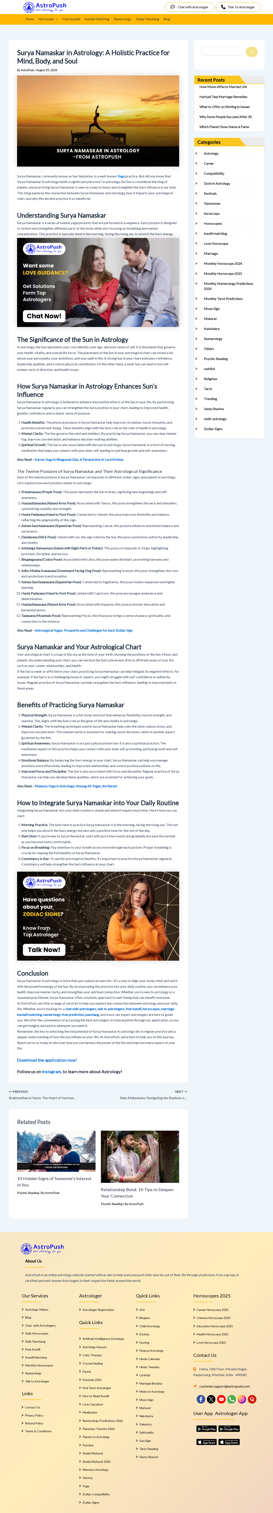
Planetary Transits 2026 (99, 1429)
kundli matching (215, 233)
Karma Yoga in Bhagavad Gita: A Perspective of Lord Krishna (79, 459)
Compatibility (214, 173)
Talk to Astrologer (37, 1381)
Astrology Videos (36, 1309)
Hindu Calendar (149, 1359)
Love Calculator (93, 1404)
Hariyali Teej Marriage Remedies (223, 97)
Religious (210, 379)
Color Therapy (92, 1355)
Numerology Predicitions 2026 (103, 1420)
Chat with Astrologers (40, 1325)
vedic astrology (215, 419)
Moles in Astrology (151, 1391)
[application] (56, 19)
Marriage (211, 253)
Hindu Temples (149, 1367)
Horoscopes (213, 223)
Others (209, 349)
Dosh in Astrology (217, 183)
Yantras (88, 1478)
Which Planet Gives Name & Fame (224, 127)
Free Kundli (32, 1349)
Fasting (144, 1342)
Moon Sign (212, 309)
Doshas (144, 1334)
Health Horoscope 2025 (212, 1334)
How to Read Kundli (96, 1396)
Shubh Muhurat (93, 1453)
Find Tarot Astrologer (97, 1388)
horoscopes (151, 1009)
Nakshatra (211, 329)
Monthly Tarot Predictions (223, 299)
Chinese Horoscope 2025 (214, 1318)
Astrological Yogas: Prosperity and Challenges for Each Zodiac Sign (84, 630)
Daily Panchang (35, 1341)
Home (30, 19)
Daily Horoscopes (36, 1333)
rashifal (209, 369)
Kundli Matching (36, 1357)
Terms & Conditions (38, 1431)
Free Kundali (71, 19)
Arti (142, 1309)
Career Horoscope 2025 (213, 1309)
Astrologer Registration (98, 1309)
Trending (210, 399)
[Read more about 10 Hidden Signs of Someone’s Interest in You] (56, 1151)
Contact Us (32, 1407)
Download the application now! (47, 1059)
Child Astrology (149, 1326)
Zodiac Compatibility (96, 1494)
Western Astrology (95, 1469)
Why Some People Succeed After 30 (225, 117)
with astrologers (84, 1009)
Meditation (90, 1412)
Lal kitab (144, 1375)
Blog (166, 19)
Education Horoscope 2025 (215, 1326)
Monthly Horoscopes (39, 1365)
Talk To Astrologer (241, 7)
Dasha (87, 1371)
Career (209, 163)
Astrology (211, 153)
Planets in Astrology (96, 1437)
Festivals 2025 (92, 1380)
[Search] (252, 52)
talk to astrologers (111, 1009)
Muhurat (210, 319)
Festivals (210, 193)
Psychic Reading (28, 1193)
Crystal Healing (93, 1363)
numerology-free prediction (63, 1014)
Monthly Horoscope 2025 (223, 273)
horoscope (211, 213)
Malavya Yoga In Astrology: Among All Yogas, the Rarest (76, 786)
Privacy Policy (34, 1415)
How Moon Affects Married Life (223, 87)
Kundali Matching (96, 19)
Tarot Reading (148, 1449)
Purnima (88, 1445)
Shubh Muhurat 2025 (97, 1461)
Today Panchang (147, 19)
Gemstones (212, 203)
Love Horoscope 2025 (211, 1342)
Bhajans (144, 1318)
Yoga (86, 1486)
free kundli (133, 1009)
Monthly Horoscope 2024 (223, 263)
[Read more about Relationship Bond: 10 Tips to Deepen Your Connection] (140, 1156)
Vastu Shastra (214, 409)
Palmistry (145, 1424)
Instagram (51, 1071)
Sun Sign (145, 1440)
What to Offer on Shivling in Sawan (224, 107)
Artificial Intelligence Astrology (103, 1338)
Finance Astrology (151, 1350)
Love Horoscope (216, 243)
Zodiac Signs (213, 429)
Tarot (208, 389)
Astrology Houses (95, 1347)
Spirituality (146, 1432)
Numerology (122, 19)
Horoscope (46, 19)
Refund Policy (34, 1423)
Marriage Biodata (150, 1383)
